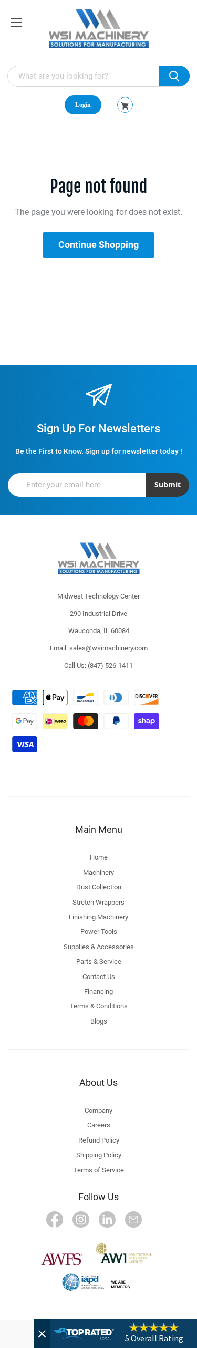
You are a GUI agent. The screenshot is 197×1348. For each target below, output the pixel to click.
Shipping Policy (98, 1155)
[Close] (42, 1333)
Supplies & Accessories (99, 947)
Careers (98, 1125)
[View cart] (125, 106)
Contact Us (98, 977)
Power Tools (98, 932)
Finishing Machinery (98, 917)
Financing (98, 991)
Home (99, 857)
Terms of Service (99, 1170)
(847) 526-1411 (110, 665)
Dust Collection (98, 887)
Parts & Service (98, 961)
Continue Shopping (98, 244)
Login (83, 104)
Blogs (98, 1021)
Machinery (98, 872)
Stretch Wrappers (98, 902)
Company (98, 1110)
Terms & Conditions (99, 1006)
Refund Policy (98, 1140)
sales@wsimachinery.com (108, 648)
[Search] (174, 76)
